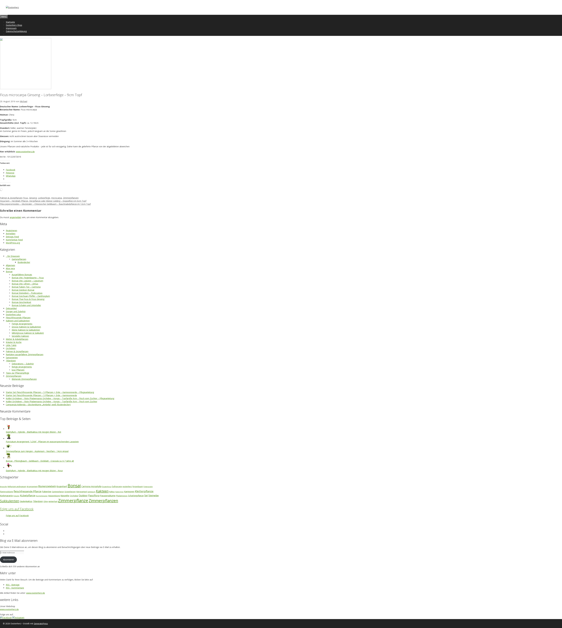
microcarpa (56, 197)
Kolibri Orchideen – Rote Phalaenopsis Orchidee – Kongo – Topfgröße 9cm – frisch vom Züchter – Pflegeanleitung (60, 398)
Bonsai (9, 271)
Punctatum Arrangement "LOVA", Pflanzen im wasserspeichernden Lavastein (42, 441)
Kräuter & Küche (14, 342)
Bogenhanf (62, 486)
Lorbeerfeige (44, 197)
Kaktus (112, 491)
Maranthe (65, 495)
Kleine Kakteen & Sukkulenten (26, 329)
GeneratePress (41, 623)
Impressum (11, 28)
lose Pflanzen (18, 369)
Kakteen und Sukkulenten (18, 320)
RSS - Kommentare (15, 587)
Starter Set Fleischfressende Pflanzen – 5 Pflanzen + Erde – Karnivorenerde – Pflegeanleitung (50, 392)
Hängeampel (81, 491)
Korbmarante (6, 495)
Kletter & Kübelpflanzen (17, 339)
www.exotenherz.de (25, 151)
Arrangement (32, 486)
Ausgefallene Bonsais (22, 274)
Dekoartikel (11, 308)
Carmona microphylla (91, 486)
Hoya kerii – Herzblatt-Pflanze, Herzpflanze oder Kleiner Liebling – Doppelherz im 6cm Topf (43, 201)
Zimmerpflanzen (71, 197)
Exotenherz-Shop (14, 25)
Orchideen (11, 348)
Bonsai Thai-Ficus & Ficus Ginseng (28, 299)
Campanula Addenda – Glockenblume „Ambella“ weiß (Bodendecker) (38, 404)
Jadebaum (91, 492)
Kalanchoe (119, 492)
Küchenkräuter (42, 496)
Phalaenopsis (121, 495)
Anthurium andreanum (16, 486)
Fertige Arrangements (22, 323)
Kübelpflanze (27, 495)
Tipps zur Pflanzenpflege (17, 373)
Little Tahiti (11, 345)
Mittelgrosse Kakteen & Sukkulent (28, 333)
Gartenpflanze (58, 491)
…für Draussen (13, 256)
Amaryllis (3, 487)
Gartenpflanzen (19, 259)
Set (146, 495)
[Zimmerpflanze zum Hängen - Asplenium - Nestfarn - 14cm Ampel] (9, 448)
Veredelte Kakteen (20, 336)
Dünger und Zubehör (16, 311)
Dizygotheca (106, 487)
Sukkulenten (9, 501)
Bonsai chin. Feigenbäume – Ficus (28, 277)
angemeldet (15, 217)
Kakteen (102, 491)
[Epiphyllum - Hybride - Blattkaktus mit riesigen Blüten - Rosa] (9, 467)
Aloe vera (10, 268)
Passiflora (93, 495)
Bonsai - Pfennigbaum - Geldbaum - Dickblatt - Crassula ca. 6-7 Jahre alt (40, 461)
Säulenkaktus (26, 501)
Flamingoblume (6, 491)
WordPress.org (13, 242)
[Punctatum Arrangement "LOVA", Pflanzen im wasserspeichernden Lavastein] (9, 438)
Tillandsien (11, 360)
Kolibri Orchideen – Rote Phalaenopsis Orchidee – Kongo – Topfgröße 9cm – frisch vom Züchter (51, 401)
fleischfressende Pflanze (27, 491)
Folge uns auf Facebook (17, 509)
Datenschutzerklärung (16, 31)
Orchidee (74, 495)
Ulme (45, 501)
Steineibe (153, 495)
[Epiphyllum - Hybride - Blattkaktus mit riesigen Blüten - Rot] (9, 428)
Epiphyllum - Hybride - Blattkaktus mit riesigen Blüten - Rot (33, 432)
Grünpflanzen (70, 491)
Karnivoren (129, 491)
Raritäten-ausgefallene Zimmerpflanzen (24, 354)
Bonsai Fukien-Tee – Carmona (26, 286)
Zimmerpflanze (73, 500)
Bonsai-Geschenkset (21, 302)
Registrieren (11, 230)
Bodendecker (24, 262)
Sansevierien (12, 357)
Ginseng (33, 197)
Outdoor (83, 495)
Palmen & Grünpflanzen (11, 197)
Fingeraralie (148, 487)
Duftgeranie (117, 486)
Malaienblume (54, 495)
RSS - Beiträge (12, 584)
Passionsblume (107, 495)
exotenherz (127, 486)
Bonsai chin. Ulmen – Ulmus (25, 283)
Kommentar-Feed (14, 239)
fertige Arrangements (22, 366)
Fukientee (46, 491)
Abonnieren (8, 559)
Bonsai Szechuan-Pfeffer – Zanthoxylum (31, 296)
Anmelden (10, 233)
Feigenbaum (137, 486)
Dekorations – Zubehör (23, 363)
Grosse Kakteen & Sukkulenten (26, 326)
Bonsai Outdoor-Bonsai (23, 290)
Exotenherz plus (13, 314)
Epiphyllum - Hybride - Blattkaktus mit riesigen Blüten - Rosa (34, 470)
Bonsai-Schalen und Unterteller (26, 305)
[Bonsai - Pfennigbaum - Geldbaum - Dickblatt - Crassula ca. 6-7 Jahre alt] (9, 457)
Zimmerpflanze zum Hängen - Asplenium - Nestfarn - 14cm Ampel (37, 451)
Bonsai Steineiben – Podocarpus (27, 293)
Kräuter (16, 496)
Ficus (25, 197)
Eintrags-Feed (12, 236)
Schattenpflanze (136, 495)
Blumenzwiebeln (47, 486)
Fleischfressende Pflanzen (18, 317)
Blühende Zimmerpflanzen (24, 379)
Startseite (10, 22)
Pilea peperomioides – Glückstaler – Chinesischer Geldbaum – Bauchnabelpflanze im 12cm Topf (45, 204)
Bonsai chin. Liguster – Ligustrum (27, 280)
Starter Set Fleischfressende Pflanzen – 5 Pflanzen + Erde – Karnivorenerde (41, 395)
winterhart (53, 501)
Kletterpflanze (144, 491)
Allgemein (10, 265)
